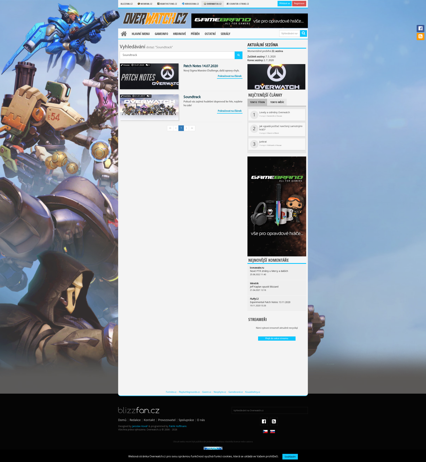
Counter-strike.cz (239, 3)
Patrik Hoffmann (178, 426)
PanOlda (127, 96)
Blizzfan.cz (127, 3)
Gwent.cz (206, 392)
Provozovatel (167, 420)
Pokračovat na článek (230, 76)
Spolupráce (186, 420)
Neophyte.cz (220, 392)
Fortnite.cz (171, 392)
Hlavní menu (141, 34)
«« (170, 128)
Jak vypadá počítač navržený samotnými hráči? (277, 129)
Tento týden (257, 102)
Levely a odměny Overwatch (271, 114)
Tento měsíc (277, 102)
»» (192, 128)
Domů (122, 420)
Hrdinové (179, 34)
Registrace (299, 3)
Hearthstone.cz (168, 3)
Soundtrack (192, 97)
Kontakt (149, 420)
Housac (126, 65)
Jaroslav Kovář (140, 426)
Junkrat (267, 143)
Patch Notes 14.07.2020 (201, 66)
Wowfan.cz (146, 3)
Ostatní (210, 34)
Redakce (135, 420)
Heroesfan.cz (191, 3)
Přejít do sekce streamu (276, 338)
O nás (201, 420)
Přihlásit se (284, 3)
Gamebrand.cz (235, 392)
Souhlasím (290, 456)
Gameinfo (161, 34)
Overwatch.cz (213, 3)
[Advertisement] (276, 367)
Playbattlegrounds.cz (189, 392)
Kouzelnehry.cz (252, 392)
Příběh (195, 34)
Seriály (225, 34)
